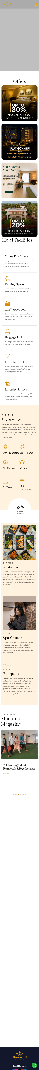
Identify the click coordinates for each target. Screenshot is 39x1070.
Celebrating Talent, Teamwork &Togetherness (19, 767)
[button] (36, 4)
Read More (6, 773)
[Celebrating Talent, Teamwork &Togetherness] (19, 744)
